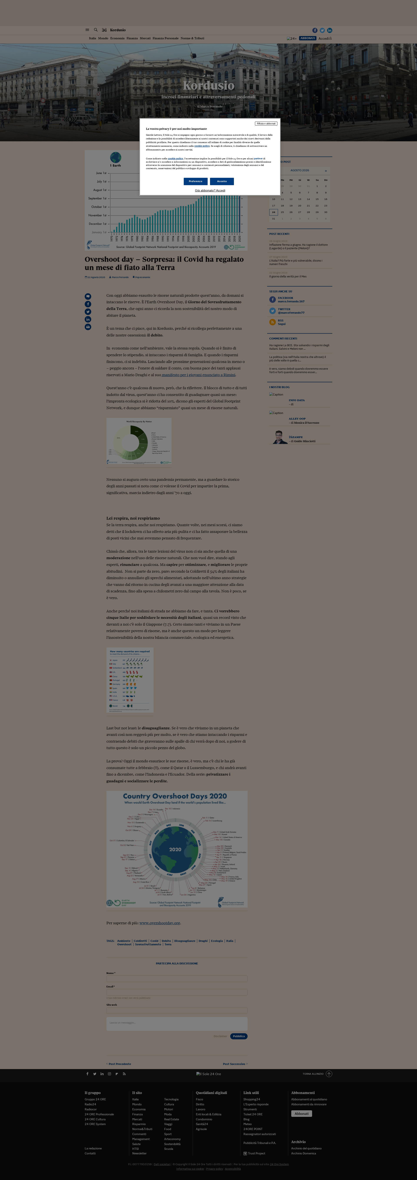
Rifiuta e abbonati (266, 123)
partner (258, 158)
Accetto (222, 181)
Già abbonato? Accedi (210, 190)
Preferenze (195, 181)
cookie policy (202, 146)
